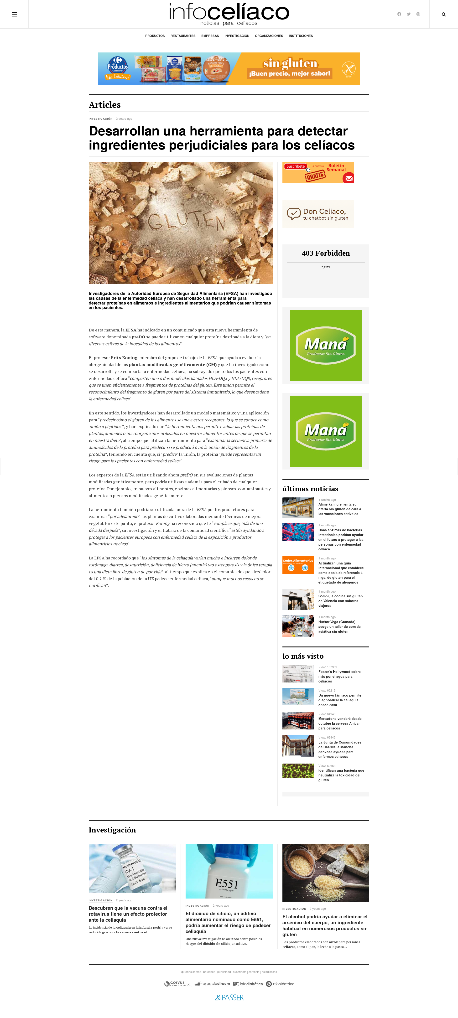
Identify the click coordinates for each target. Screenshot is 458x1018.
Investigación (237, 35)
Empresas (210, 35)
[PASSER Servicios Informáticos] (229, 997)
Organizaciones (269, 35)
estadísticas (269, 972)
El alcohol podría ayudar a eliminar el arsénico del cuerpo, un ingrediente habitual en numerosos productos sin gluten (325, 925)
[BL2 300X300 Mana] (326, 344)
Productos (155, 35)
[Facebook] (399, 14)
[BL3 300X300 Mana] (326, 430)
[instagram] (418, 14)
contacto (254, 972)
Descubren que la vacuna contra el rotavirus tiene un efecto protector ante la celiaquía (128, 913)
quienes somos (191, 972)
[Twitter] (409, 14)
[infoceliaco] (229, 14)
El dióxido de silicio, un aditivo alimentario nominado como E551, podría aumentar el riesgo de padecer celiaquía (228, 922)
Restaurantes (183, 35)
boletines (209, 972)
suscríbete (239, 972)
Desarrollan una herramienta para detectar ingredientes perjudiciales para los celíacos (222, 137)
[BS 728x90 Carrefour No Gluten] (229, 68)
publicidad (224, 972)
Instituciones (301, 35)
